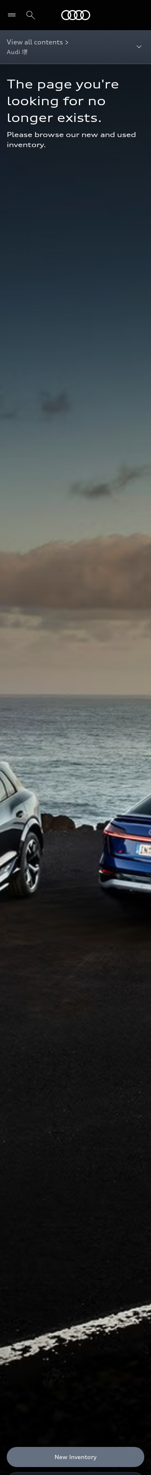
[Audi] (75, 15)
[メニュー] (14, 15)
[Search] (31, 15)
